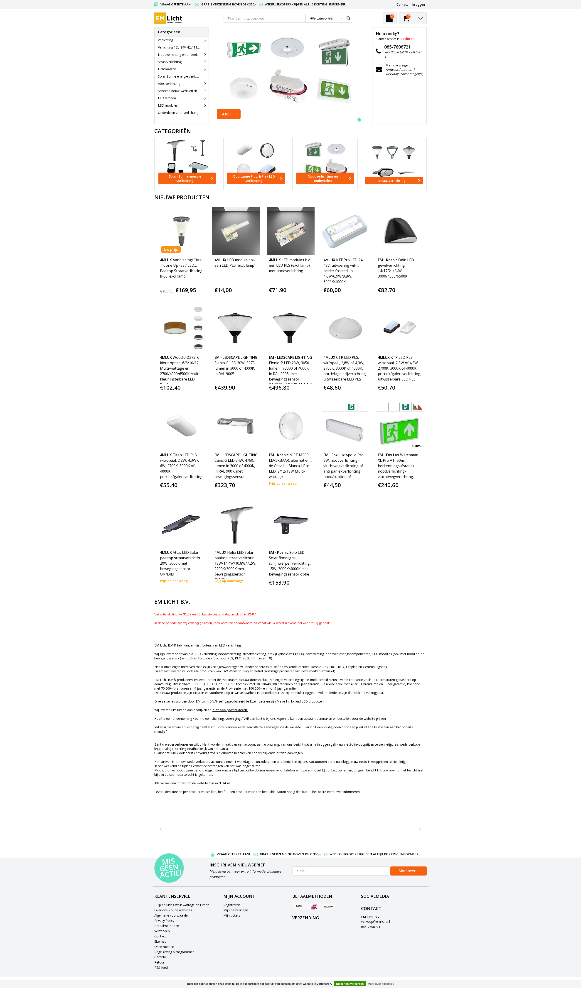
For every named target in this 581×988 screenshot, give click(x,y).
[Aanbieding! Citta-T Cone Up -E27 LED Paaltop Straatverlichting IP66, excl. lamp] (182, 231)
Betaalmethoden (166, 926)
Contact (160, 936)
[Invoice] (328, 906)
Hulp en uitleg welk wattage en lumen (181, 905)
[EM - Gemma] (398, 829)
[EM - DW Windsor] (290, 829)
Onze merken (164, 946)
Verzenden (162, 931)
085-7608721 (370, 927)
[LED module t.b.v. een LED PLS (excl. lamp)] (236, 231)
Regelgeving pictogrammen (174, 952)
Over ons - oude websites (173, 910)
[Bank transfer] (299, 906)
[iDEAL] (314, 906)
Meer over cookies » (381, 984)
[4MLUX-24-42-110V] (254, 829)
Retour (159, 962)
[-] (182, 829)
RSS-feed (161, 967)
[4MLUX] (218, 829)
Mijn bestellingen (235, 910)
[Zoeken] (348, 18)
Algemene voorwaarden (172, 915)
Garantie (160, 957)
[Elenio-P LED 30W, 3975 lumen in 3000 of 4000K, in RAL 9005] (236, 328)
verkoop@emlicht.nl (375, 921)
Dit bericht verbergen (350, 984)
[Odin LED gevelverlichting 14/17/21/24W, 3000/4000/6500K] (399, 231)
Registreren (231, 905)
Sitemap (160, 941)
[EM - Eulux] (326, 829)
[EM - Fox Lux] (362, 829)
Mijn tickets (231, 915)
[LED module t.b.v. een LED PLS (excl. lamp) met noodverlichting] (291, 231)
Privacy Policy (164, 920)
